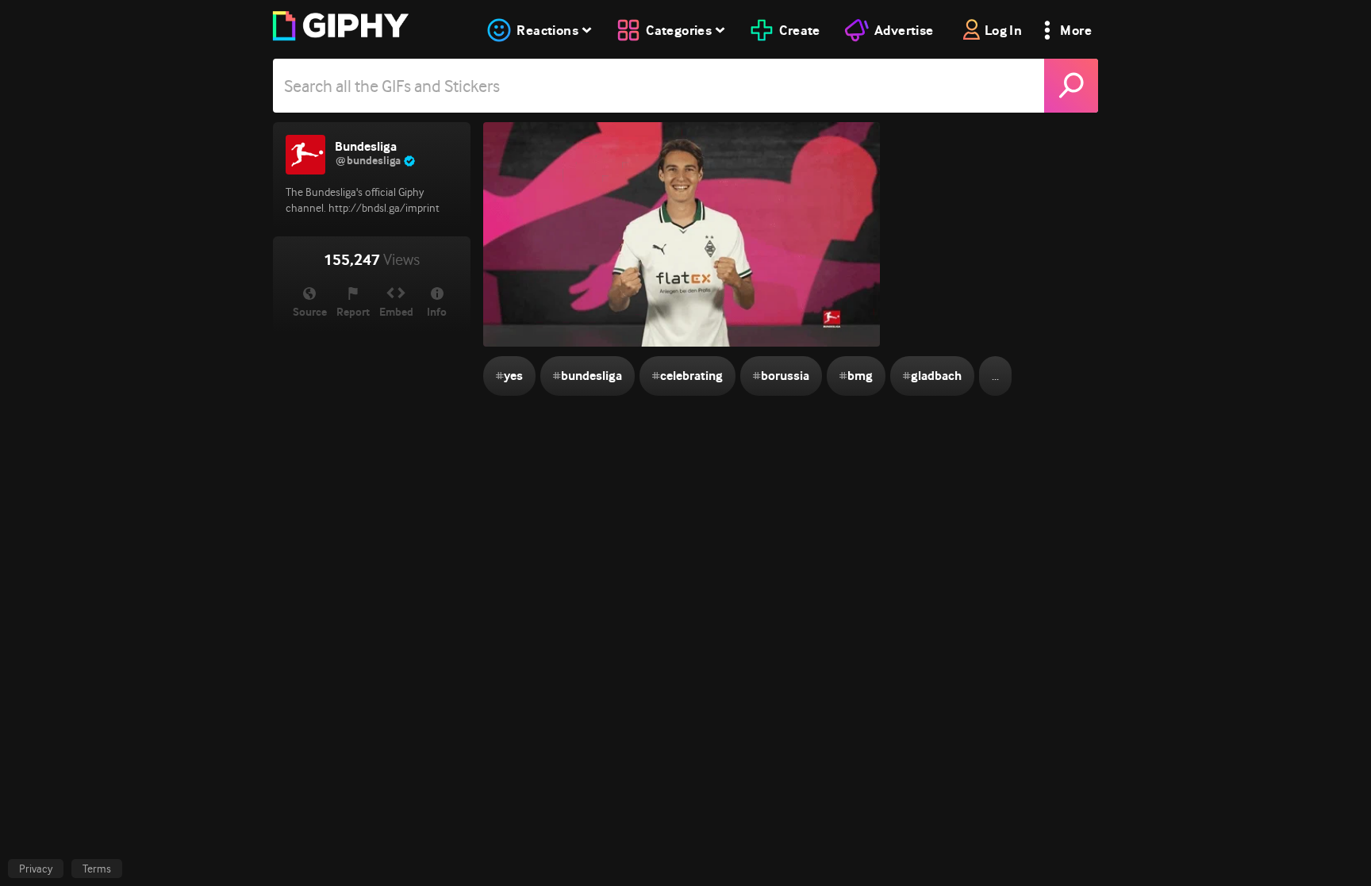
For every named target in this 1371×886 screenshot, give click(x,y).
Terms (97, 868)
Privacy (35, 868)
